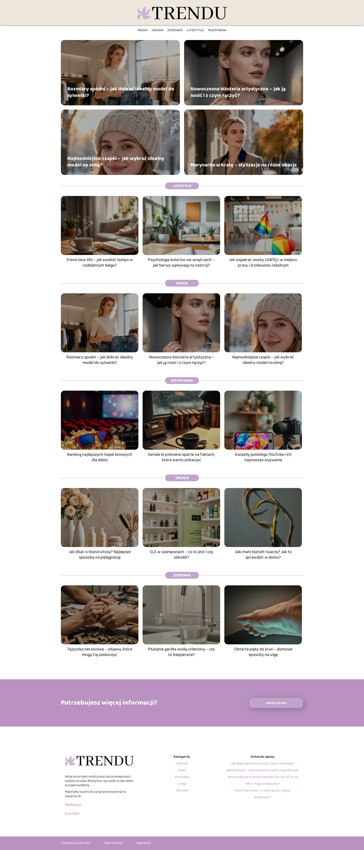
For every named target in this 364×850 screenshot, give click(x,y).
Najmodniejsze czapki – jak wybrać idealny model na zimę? (115, 161)
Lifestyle (195, 30)
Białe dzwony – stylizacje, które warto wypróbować (263, 770)
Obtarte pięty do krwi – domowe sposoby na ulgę (263, 651)
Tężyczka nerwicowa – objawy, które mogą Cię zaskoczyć (99, 651)
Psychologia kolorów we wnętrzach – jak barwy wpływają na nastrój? (181, 262)
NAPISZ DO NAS (276, 703)
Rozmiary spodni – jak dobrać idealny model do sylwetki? (120, 92)
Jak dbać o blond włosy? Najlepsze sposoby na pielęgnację (100, 554)
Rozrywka (217, 30)
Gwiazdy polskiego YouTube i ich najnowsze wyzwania (263, 457)
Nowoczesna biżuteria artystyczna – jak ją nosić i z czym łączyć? (238, 92)
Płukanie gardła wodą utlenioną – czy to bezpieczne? (181, 651)
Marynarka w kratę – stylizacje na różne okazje (243, 165)
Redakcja (73, 804)
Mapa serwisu (113, 843)
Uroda (157, 30)
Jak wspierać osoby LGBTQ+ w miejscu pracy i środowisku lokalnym (263, 262)
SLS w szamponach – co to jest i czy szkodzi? (181, 554)
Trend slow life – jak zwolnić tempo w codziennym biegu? (99, 262)
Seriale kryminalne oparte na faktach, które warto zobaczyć (181, 457)
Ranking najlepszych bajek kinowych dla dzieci (99, 457)
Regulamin (143, 843)
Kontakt (72, 813)
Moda (142, 30)
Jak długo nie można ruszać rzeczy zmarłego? (262, 763)
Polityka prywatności (75, 843)
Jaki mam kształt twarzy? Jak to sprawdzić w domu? (263, 554)
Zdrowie (175, 30)
